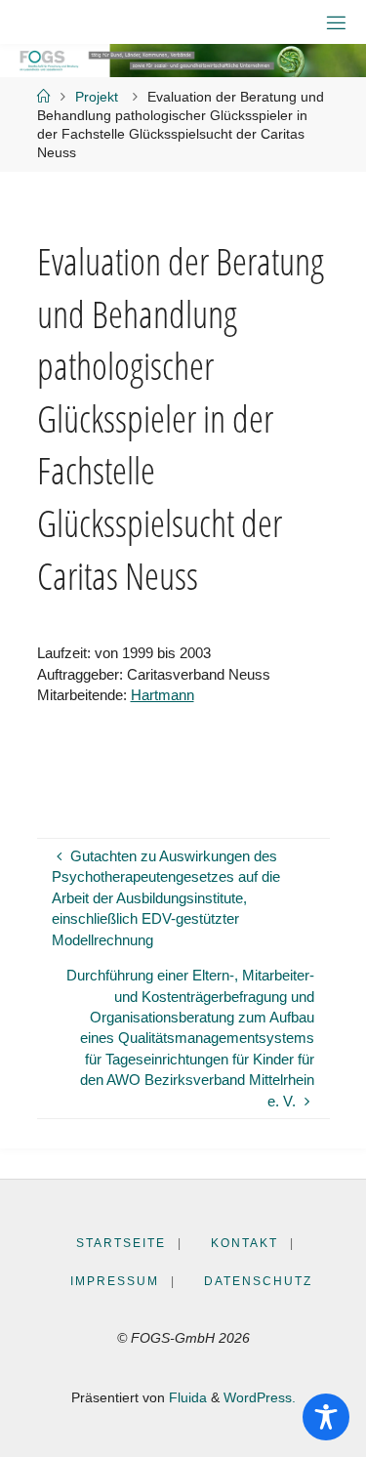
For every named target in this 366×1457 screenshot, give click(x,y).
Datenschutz (258, 1281)
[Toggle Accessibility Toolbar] (326, 1417)
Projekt (96, 97)
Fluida (186, 1398)
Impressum (114, 1281)
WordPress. (260, 1398)
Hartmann (162, 695)
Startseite (121, 1243)
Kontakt (244, 1243)
